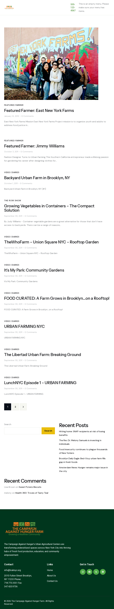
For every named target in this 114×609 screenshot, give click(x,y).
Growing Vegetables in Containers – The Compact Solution (49, 208)
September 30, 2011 (13, 216)
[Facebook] (89, 572)
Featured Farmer (13, 105)
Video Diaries (11, 172)
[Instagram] (83, 572)
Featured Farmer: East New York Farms (39, 110)
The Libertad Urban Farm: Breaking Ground (42, 354)
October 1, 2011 (11, 183)
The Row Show (12, 200)
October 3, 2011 (11, 151)
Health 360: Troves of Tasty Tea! (31, 492)
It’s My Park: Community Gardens (34, 270)
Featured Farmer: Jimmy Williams (34, 146)
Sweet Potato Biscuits (30, 487)
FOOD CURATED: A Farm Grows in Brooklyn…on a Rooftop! (56, 298)
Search (7, 424)
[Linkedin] (103, 572)
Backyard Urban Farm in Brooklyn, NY (37, 178)
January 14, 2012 (11, 116)
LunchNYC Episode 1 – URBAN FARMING (40, 383)
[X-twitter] (96, 572)
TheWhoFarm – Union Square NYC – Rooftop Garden (51, 242)
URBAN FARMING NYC (24, 326)
